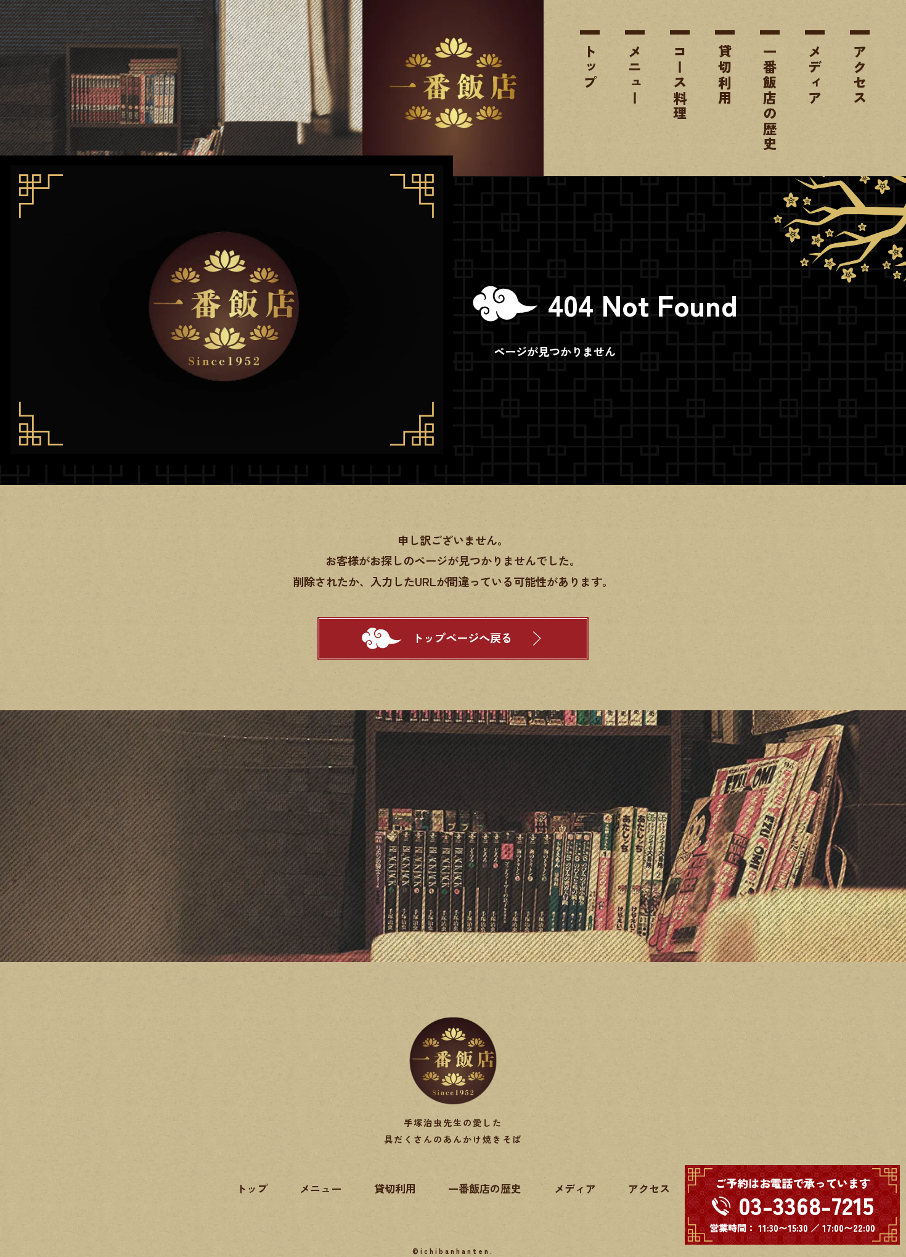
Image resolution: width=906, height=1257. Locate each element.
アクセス (860, 75)
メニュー (635, 75)
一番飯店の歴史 (770, 98)
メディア (815, 75)
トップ (590, 67)
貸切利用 (725, 75)
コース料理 (680, 83)
